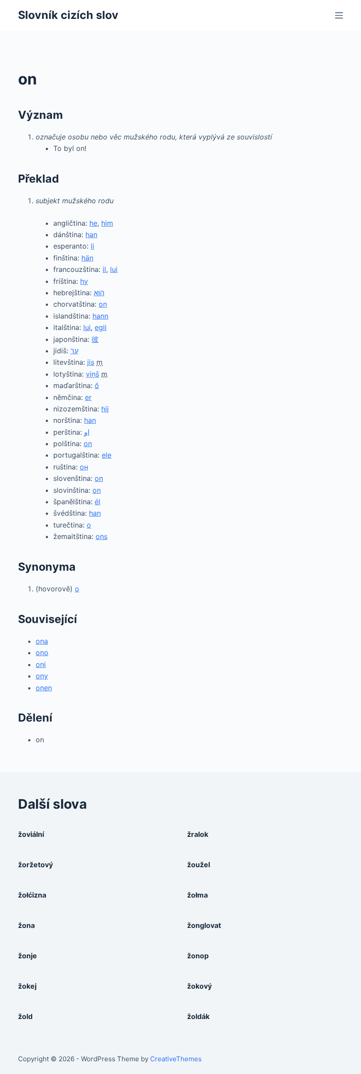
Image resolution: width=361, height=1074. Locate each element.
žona (26, 925)
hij (105, 408)
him (107, 223)
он (84, 466)
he (93, 223)
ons (101, 536)
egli (101, 327)
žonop (198, 955)
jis (90, 362)
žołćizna (32, 895)
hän (87, 257)
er (88, 397)
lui (114, 269)
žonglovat (204, 925)
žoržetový (35, 864)
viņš (92, 374)
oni (41, 664)
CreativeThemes (176, 1059)
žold (25, 1016)
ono (42, 652)
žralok (197, 834)
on (103, 304)
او (86, 432)
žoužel (198, 864)
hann (100, 316)
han (91, 234)
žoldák (198, 1016)
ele (106, 455)
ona (42, 641)
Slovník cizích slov (68, 15)
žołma (197, 895)
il (104, 269)
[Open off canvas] (339, 15)
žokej (27, 986)
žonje (27, 955)
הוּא (99, 292)
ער (74, 350)
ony (42, 675)
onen (44, 687)
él (97, 501)
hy (84, 281)
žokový (199, 986)
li (92, 246)
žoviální (31, 834)
